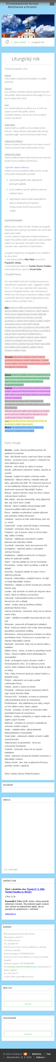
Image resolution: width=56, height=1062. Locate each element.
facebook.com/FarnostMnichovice (22, 966)
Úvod (7, 42)
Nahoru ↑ (41, 1057)
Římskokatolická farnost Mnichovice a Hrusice (22, 5)
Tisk (48, 1053)
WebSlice (37, 1053)
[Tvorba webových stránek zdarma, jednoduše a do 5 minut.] (25, 1054)
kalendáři (13, 869)
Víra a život (20, 42)
